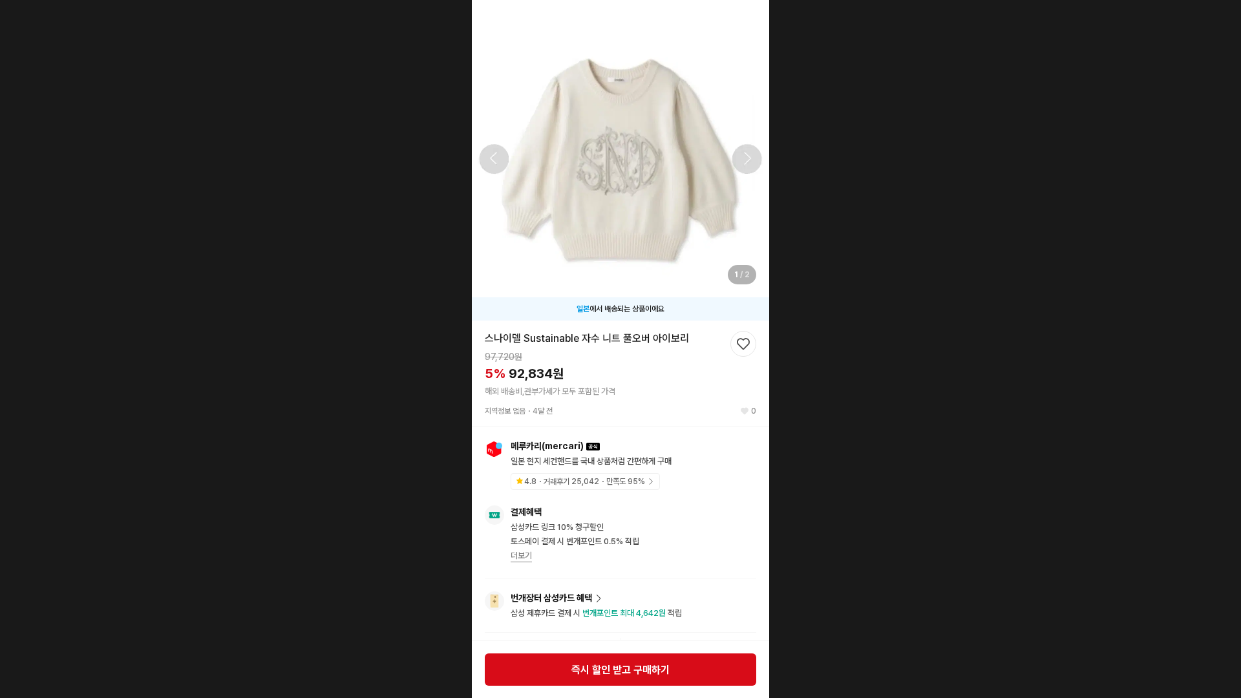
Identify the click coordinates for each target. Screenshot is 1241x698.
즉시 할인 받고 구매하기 (620, 670)
